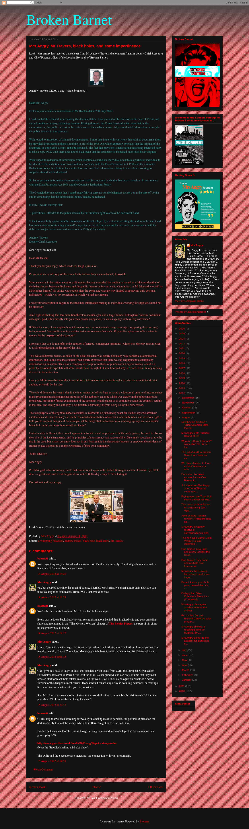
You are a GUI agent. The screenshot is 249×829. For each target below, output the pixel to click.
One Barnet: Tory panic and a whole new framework (194, 563)
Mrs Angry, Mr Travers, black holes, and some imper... (195, 574)
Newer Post (37, 787)
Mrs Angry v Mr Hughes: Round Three (195, 434)
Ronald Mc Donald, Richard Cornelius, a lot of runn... (196, 618)
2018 (182, 363)
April (185, 665)
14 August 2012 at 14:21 (51, 574)
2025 (182, 333)
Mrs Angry (44, 582)
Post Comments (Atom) (104, 798)
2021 (182, 348)
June (185, 655)
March (186, 669)
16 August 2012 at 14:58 (51, 761)
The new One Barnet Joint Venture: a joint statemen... (196, 540)
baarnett (42, 558)
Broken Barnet (69, 19)
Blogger (144, 821)
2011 (182, 686)
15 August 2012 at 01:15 (51, 656)
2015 (182, 378)
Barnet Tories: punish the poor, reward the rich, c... (195, 585)
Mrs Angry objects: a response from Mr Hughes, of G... (193, 629)
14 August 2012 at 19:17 (51, 633)
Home (96, 787)
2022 (182, 343)
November (188, 402)
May (185, 659)
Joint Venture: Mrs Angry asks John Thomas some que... (195, 488)
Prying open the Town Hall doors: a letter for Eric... (196, 498)
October (187, 407)
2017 (182, 368)
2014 (182, 383)
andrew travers (73, 541)
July (184, 650)
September (189, 412)
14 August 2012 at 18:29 (51, 597)
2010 (182, 691)
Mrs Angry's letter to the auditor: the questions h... (195, 640)
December (188, 397)
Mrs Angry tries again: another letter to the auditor (194, 607)
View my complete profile (189, 300)
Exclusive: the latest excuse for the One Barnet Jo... (193, 477)
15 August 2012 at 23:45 (51, 705)
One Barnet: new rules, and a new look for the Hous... (195, 552)
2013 (182, 388)
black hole (89, 541)
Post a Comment (43, 769)
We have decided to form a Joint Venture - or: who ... (195, 466)
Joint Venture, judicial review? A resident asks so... (196, 518)
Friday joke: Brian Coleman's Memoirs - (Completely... (195, 596)
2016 (182, 373)
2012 (182, 393)
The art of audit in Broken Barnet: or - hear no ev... (196, 455)
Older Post (155, 787)
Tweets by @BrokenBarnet (190, 311)
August (186, 417)
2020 (182, 353)
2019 (182, 358)
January (187, 679)
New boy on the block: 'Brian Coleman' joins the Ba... (194, 425)
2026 (182, 328)
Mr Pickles (116, 541)
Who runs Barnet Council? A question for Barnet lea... (196, 444)
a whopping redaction (50, 541)
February (187, 674)
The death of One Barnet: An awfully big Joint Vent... (196, 507)
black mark (102, 541)
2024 (182, 338)
